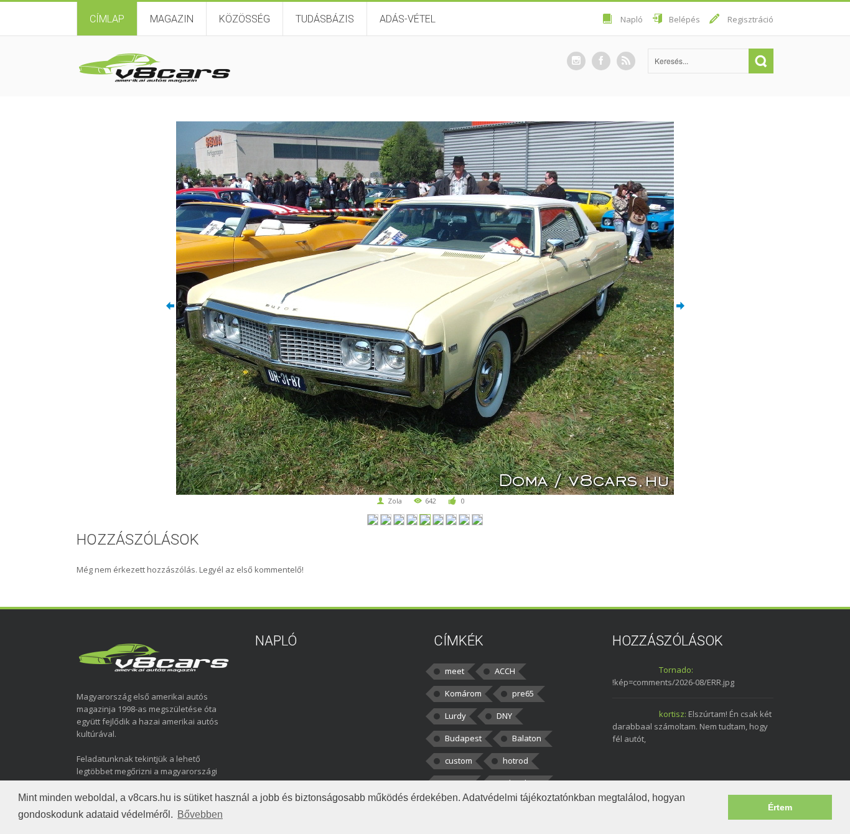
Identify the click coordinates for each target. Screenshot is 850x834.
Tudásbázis (325, 19)
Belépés (684, 19)
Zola (395, 500)
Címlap (107, 19)
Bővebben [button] (200, 814)
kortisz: (672, 713)
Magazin (172, 19)
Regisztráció (750, 19)
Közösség (244, 19)
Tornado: (676, 669)
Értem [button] (780, 807)
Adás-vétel (408, 19)
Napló (631, 19)
